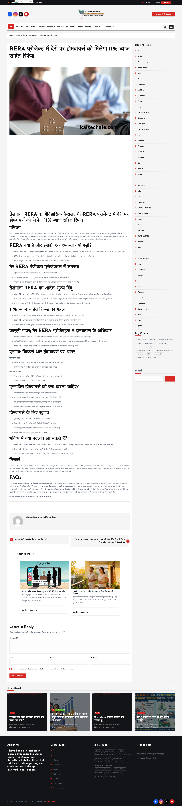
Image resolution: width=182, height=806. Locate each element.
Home (11, 35)
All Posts (19, 27)
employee (141, 124)
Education (142, 118)
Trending (141, 303)
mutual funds (142, 347)
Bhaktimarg (142, 68)
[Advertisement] (69, 173)
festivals (141, 140)
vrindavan (141, 357)
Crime (140, 101)
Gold (139, 163)
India (33, 27)
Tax (139, 281)
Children (141, 90)
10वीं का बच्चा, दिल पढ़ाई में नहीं (146, 758)
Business (141, 79)
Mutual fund (143, 213)
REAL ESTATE (143, 236)
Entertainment (84, 27)
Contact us (109, 27)
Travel (140, 298)
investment (149, 343)
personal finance (156, 347)
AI (27, 27)
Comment (13, 638)
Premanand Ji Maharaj (145, 350)
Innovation (142, 180)
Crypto (140, 107)
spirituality (159, 354)
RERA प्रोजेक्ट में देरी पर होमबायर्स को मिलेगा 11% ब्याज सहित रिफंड (36, 35)
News (41, 27)
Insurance (141, 185)
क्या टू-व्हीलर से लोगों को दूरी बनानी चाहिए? (150, 754)
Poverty (141, 230)
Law (139, 197)
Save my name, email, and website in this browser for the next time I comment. (44, 669)
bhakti (153, 340)
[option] (33, 712)
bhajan (98, 751)
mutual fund (163, 343)
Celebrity (141, 84)
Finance (50, 27)
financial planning (166, 340)
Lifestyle (141, 202)
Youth (140, 320)
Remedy (141, 242)
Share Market (143, 258)
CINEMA (141, 96)
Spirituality (70, 27)
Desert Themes (51, 801)
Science (141, 253)
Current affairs (144, 112)
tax (139, 287)
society (140, 264)
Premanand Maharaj (165, 350)
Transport (141, 292)
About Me (97, 27)
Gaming (141, 157)
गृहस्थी (140, 326)
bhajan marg (142, 340)
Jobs (139, 191)
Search (139, 371)
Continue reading (30, 610)
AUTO (140, 56)
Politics (140, 225)
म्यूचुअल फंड (152, 357)
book (139, 73)
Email (53, 658)
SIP (149, 354)
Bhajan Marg (143, 62)
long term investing (102, 758)
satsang (140, 354)
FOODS (141, 152)
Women (140, 315)
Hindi (20, 1)
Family (140, 135)
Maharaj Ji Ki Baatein (163, 14)
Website (94, 658)
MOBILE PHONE (145, 208)
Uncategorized (14, 63)
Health (59, 27)
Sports (140, 275)
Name (12, 658)
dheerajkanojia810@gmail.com (41, 517)
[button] (170, 688)
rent (139, 247)
